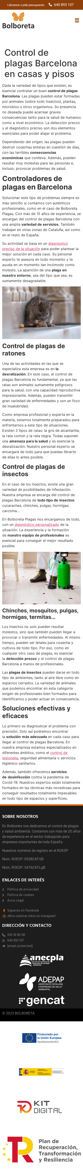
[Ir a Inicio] (18, 21)
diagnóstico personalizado (37, 524)
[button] (77, 20)
